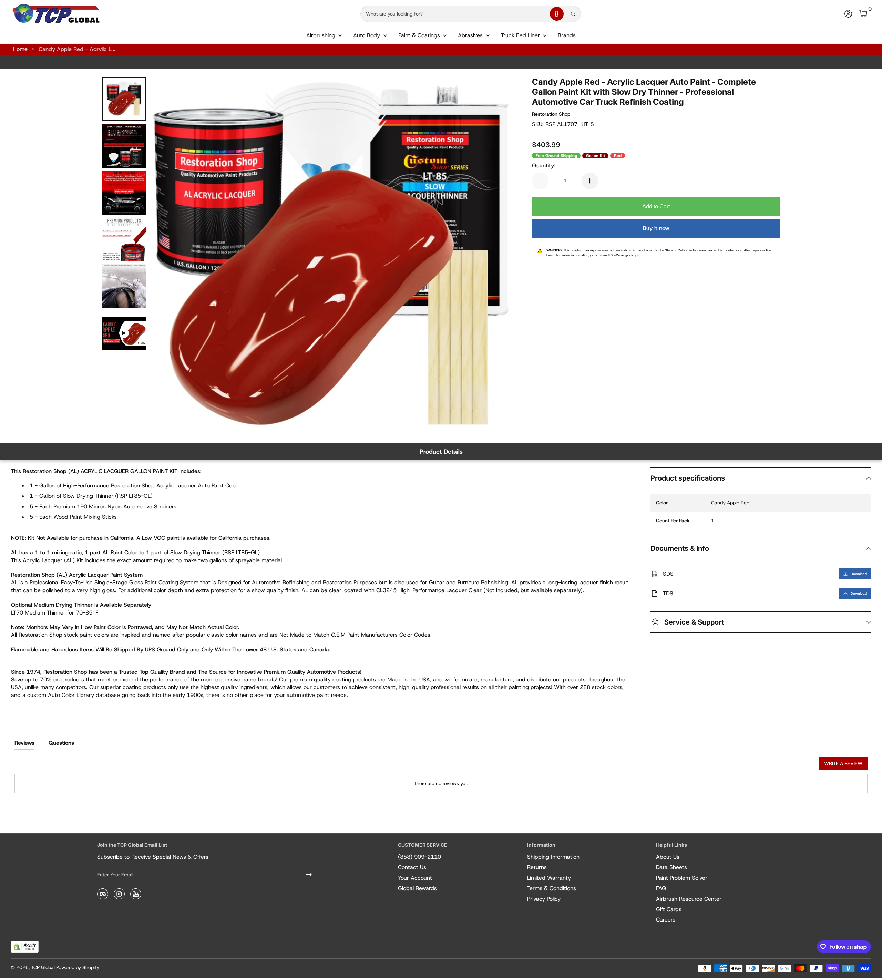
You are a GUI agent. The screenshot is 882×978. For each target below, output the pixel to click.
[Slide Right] (496, 256)
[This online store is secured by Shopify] (25, 947)
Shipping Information (553, 857)
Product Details (441, 451)
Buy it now (656, 228)
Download (859, 574)
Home (20, 49)
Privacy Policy (544, 899)
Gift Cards (668, 909)
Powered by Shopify (77, 967)
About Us (667, 857)
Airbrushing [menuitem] (320, 35)
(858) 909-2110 (419, 857)
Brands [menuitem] (567, 35)
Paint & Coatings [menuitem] (419, 35)
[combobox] (453, 14)
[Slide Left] (165, 256)
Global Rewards (417, 888)
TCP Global (43, 967)
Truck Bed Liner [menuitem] (520, 35)
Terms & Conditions (551, 888)
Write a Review (843, 763)
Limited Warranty (549, 878)
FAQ (661, 888)
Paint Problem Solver (681, 878)
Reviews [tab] (24, 743)
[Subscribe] (306, 874)
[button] (557, 14)
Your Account (415, 878)
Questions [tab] (61, 743)
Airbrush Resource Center (688, 899)
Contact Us (412, 867)
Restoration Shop (551, 114)
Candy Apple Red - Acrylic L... (77, 49)
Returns (537, 867)
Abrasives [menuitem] (470, 35)
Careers (665, 919)
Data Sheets (671, 867)
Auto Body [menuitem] (366, 35)
